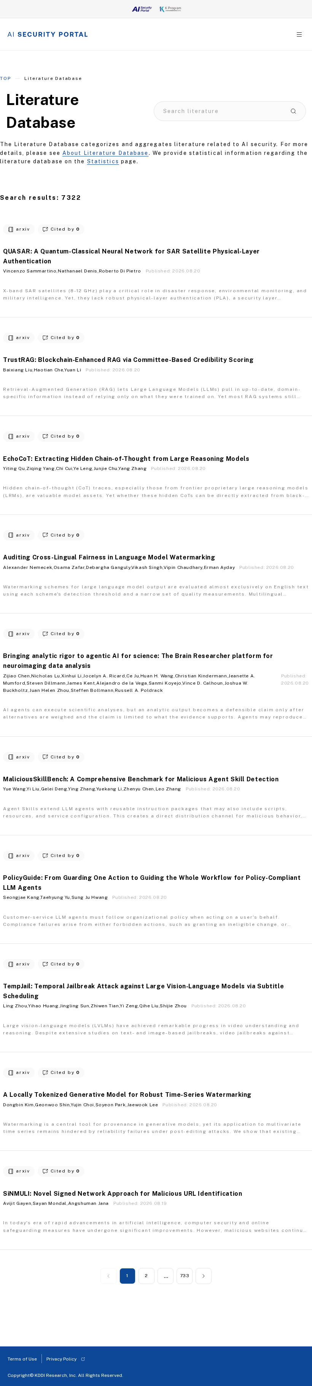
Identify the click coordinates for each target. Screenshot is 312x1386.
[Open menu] (299, 34)
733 (184, 1275)
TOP (5, 78)
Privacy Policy (61, 1359)
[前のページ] (108, 1276)
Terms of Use (22, 1359)
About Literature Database (105, 153)
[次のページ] (204, 1276)
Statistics (103, 161)
